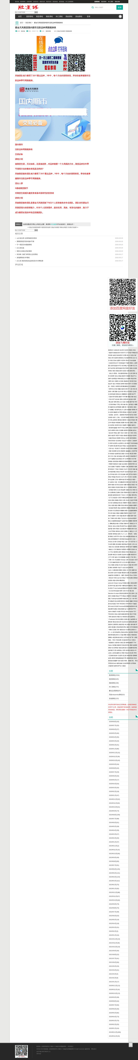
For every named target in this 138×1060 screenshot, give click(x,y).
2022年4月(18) (114, 923)
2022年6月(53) (114, 916)
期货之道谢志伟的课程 (24, 251)
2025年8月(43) (114, 768)
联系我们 (70, 1046)
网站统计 (93, 1049)
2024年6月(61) (114, 822)
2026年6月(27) (114, 729)
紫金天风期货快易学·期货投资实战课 (39, 227)
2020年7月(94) (114, 1005)
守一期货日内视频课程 (24, 244)
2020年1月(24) (114, 1028)
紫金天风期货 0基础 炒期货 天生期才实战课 (63, 227)
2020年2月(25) (114, 1024)
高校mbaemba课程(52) (117, 694)
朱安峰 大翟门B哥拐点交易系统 (27, 254)
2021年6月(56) (114, 962)
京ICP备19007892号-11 (43, 1051)
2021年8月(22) (114, 954)
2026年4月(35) (114, 737)
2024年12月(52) (114, 799)
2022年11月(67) (114, 896)
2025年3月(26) (114, 787)
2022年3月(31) (114, 927)
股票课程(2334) (114, 675)
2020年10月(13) (114, 993)
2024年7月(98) (114, 818)
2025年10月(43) (114, 760)
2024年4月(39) (114, 830)
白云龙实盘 (20, 248)
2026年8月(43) (114, 721)
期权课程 (117, 1)
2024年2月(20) (114, 838)
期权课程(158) (114, 683)
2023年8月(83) (114, 861)
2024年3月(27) (114, 834)
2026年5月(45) (114, 733)
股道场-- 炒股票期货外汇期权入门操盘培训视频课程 (51, 1046)
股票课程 (97, 1)
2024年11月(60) (114, 803)
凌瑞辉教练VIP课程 (23, 257)
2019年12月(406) (115, 1032)
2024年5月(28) (114, 826)
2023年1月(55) (114, 888)
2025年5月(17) (114, 780)
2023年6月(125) (114, 869)
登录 (88, 16)
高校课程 (69, 16)
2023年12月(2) (114, 846)
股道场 (23, 31)
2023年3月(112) (114, 881)
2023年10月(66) (114, 853)
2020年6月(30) (114, 1009)
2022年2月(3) (113, 931)
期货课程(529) (114, 679)
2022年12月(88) (114, 892)
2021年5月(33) (114, 966)
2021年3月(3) (113, 974)
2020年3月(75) (114, 1020)
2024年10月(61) (114, 807)
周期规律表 (68, 31)
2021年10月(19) (114, 947)
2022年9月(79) (114, 904)
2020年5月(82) (114, 1013)
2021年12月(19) (114, 939)
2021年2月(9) (113, 978)
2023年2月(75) (114, 884)
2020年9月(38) (114, 997)
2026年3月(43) (114, 741)
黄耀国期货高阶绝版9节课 (25, 241)
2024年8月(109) (114, 815)
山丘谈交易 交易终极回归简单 (27, 238)
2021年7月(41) (114, 958)
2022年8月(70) (114, 908)
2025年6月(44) (114, 776)
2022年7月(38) (114, 912)
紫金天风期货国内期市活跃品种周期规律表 (35, 27)
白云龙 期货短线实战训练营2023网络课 (30, 261)
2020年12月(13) (114, 985)
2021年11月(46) (114, 943)
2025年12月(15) (114, 752)
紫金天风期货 (61, 31)
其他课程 (78, 16)
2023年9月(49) (114, 857)
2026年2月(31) (114, 745)
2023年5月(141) (114, 873)
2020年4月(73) (114, 1017)
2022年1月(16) (114, 935)
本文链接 (53, 224)
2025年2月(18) (114, 791)
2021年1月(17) (114, 982)
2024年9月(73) (114, 811)
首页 (20, 16)
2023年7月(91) (114, 865)
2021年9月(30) (114, 950)
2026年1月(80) (114, 749)
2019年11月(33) (114, 1036)
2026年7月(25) (114, 725)
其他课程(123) (114, 698)
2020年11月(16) (114, 989)
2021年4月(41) (114, 970)
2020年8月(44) (114, 1001)
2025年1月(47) (114, 795)
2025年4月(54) (114, 784)
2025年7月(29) (114, 772)
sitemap (38, 1053)
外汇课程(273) (114, 687)
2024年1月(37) (114, 842)
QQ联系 (120, 16)
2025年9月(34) (114, 764)
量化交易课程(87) (115, 691)
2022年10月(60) (114, 900)
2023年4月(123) (114, 877)
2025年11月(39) (114, 756)
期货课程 (103, 1)
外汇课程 (110, 1)
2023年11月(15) (114, 850)
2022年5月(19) (114, 919)
